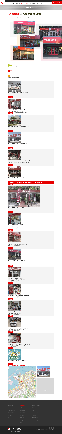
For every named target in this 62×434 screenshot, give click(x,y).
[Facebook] (53, 428)
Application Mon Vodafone (35, 407)
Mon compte (33, 410)
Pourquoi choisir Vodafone (11, 410)
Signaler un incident (34, 415)
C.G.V (39, 429)
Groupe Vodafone (51, 429)
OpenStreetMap (31, 397)
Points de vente (24, 3)
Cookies (46, 429)
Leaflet (28, 397)
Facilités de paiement (34, 417)
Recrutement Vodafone (11, 412)
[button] (22, 381)
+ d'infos (10, 97)
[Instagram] (51, 428)
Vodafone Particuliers (10, 405)
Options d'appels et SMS (35, 412)
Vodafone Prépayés (22, 412)
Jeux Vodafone (33, 3)
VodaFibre (21, 422)
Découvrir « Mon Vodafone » (49, 406)
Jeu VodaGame (10, 415)
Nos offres (8, 3)
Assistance (39, 3)
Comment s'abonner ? (35, 420)
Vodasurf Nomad (22, 417)
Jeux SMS (9, 417)
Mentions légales (34, 429)
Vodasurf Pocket (22, 415)
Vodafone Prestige (22, 410)
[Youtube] (49, 428)
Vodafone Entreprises (10, 407)
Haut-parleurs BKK (22, 405)
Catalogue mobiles (16, 3)
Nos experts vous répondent (36, 405)
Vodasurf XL (21, 420)
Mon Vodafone (57, 2)
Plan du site (42, 429)
